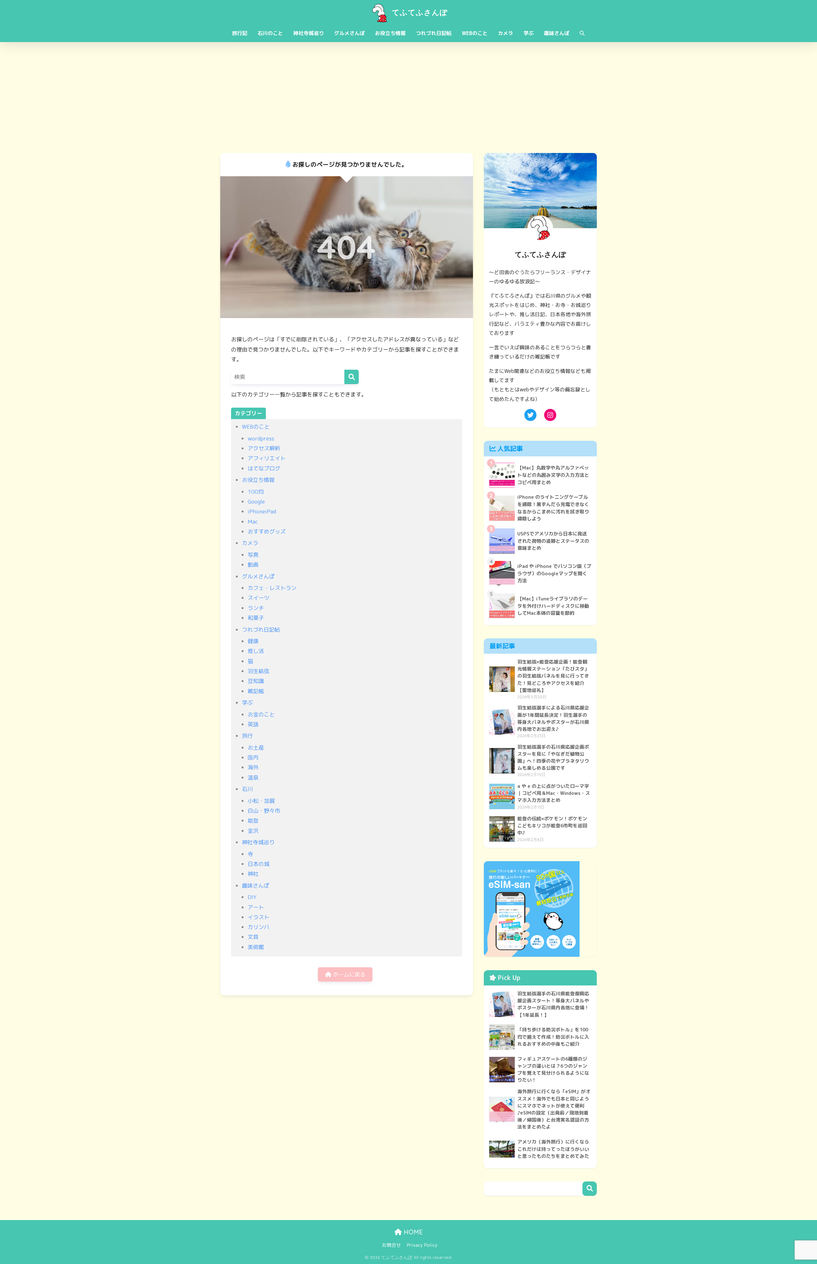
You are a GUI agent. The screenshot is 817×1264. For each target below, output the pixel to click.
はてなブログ (264, 468)
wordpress (261, 438)
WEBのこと (475, 33)
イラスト (258, 917)
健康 (253, 641)
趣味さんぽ (556, 33)
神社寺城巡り (308, 33)
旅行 (247, 735)
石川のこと (270, 33)
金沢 (253, 830)
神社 (253, 873)
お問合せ (391, 1245)
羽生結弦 (258, 671)
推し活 (256, 651)
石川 (247, 789)
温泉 (253, 777)
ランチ (256, 608)
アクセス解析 (264, 448)
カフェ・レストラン (272, 588)
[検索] (351, 377)
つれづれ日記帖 (434, 33)
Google (256, 501)
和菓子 (256, 617)
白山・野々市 (264, 810)
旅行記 (239, 33)
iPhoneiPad (262, 511)
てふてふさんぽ (418, 12)
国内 (253, 757)
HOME (412, 1232)
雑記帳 (256, 691)
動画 (253, 564)
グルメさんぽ (349, 33)
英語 (253, 724)
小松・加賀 (261, 800)
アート (256, 907)
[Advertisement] (408, 97)
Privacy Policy (422, 1245)
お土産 (256, 747)
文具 (253, 937)
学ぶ (528, 33)
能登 (253, 820)
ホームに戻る (348, 974)
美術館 (256, 947)
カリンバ (258, 927)
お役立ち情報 (390, 33)
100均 (256, 491)
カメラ (505, 33)
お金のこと (261, 714)
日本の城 (258, 864)
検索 (589, 1188)
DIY (252, 897)
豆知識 (256, 681)
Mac (253, 521)
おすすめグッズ (267, 531)
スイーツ (258, 597)
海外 (253, 767)
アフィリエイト (267, 458)
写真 (253, 554)
